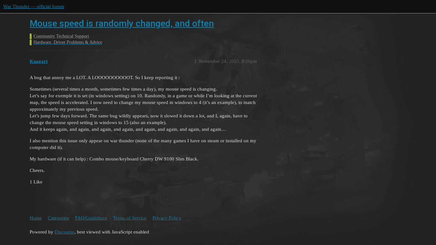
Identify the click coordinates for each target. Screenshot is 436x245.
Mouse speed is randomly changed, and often (122, 23)
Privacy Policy (167, 217)
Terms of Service (130, 217)
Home (36, 217)
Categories (58, 217)
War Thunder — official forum (33, 6)
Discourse (64, 231)
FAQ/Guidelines (91, 217)
